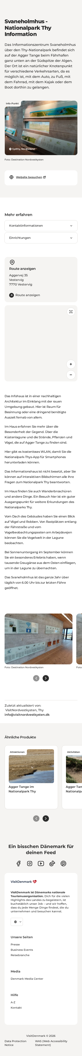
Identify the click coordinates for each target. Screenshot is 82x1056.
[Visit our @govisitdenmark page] (52, 863)
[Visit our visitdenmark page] (41, 863)
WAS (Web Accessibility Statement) (51, 1043)
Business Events (22, 950)
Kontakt (16, 1007)
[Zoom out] (71, 374)
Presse (15, 944)
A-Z (13, 1002)
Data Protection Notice (16, 1043)
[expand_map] (71, 312)
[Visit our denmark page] (18, 863)
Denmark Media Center (27, 978)
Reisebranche (20, 955)
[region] (41, 343)
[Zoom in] (71, 364)
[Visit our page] (29, 863)
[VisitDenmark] (24, 882)
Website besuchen (29, 177)
